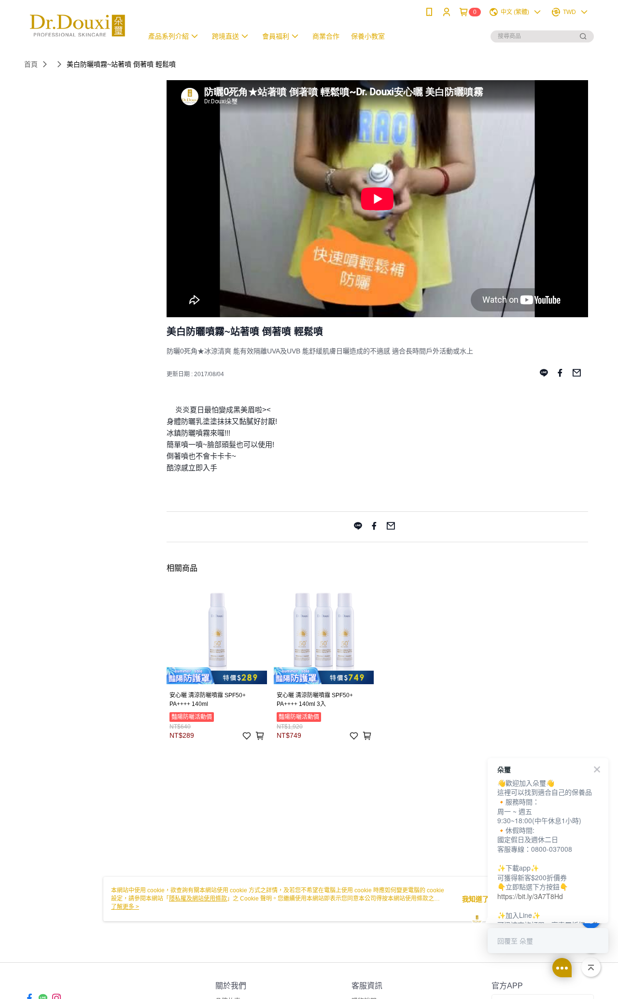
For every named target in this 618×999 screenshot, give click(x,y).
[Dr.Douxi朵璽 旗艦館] (77, 25)
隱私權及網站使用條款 (198, 898)
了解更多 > (125, 906)
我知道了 (475, 899)
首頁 (31, 64)
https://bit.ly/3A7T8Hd (530, 896)
